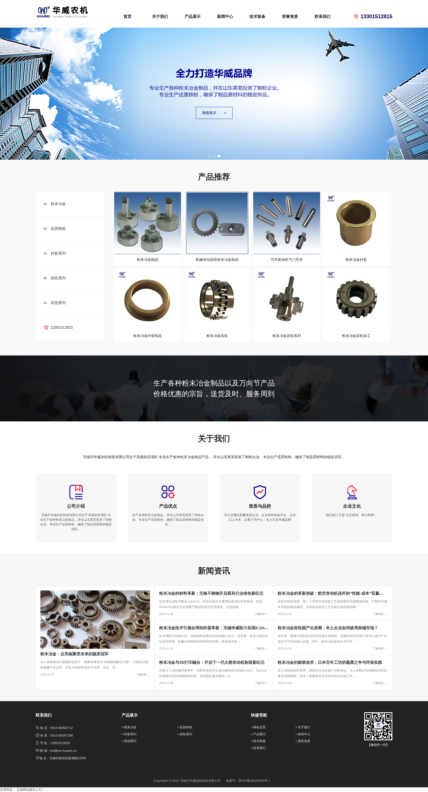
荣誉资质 (290, 16)
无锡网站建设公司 (28, 789)
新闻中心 (225, 16)
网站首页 (259, 727)
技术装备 (257, 16)
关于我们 (160, 16)
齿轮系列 (58, 278)
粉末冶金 (58, 204)
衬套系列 (58, 253)
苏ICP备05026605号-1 (254, 780)
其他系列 (58, 303)
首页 (127, 16)
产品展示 (193, 16)
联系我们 (323, 16)
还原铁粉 (58, 229)
